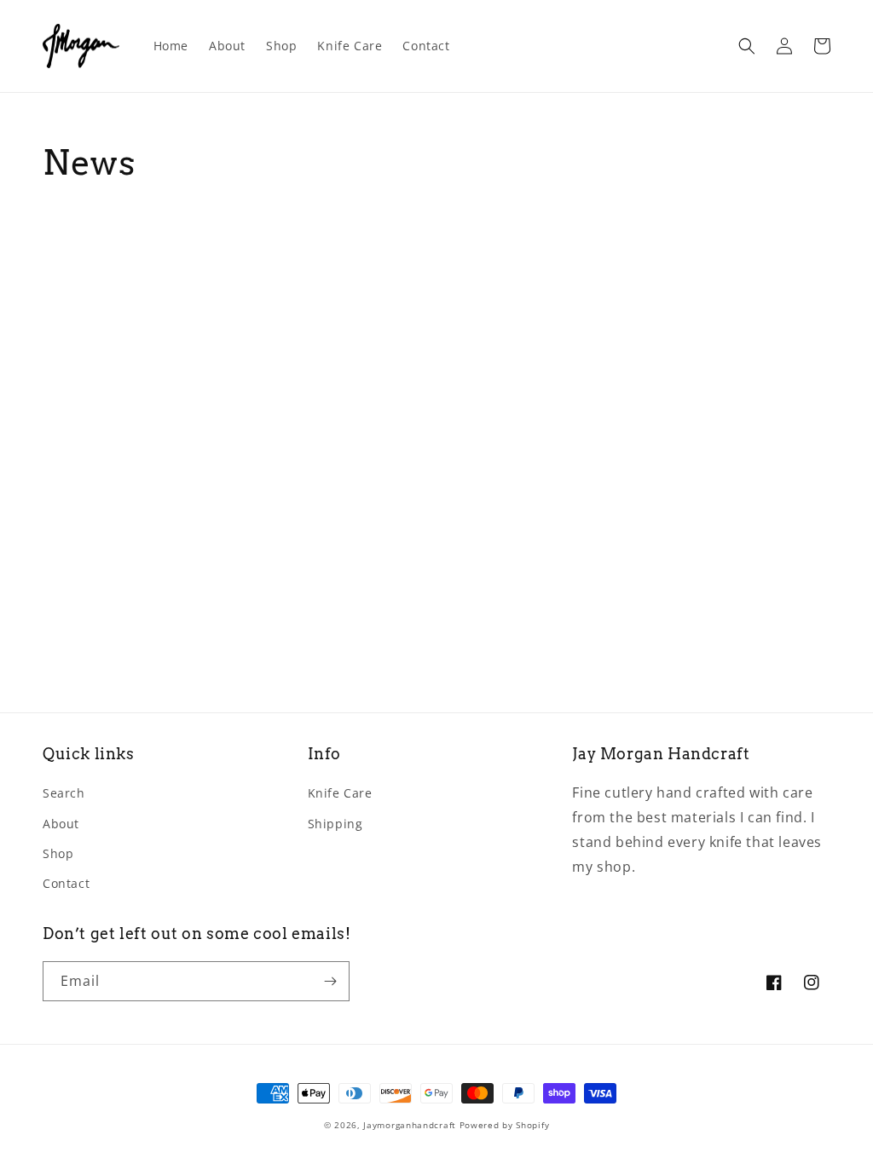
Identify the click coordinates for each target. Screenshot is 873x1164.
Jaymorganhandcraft (409, 1125)
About (61, 823)
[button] (747, 46)
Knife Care (340, 793)
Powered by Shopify (505, 1125)
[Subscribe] (330, 981)
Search (64, 793)
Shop (58, 853)
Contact (66, 883)
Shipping (335, 823)
